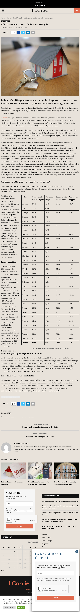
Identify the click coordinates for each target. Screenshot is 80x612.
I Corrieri (40, 10)
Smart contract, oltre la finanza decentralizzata (60, 501)
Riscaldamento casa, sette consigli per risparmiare (38, 483)
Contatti (28, 589)
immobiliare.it (14, 397)
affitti (4, 397)
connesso (13, 417)
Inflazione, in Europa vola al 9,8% (40, 436)
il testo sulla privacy (21, 511)
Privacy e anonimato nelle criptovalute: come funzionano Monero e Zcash (59, 521)
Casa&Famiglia (5, 21)
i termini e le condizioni (62, 580)
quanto (5, 118)
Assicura (45, 547)
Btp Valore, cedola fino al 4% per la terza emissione (65, 483)
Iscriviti (19, 526)
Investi (44, 535)
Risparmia (45, 544)
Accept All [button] (21, 607)
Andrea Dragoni (7, 27)
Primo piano (46, 538)
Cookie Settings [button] (9, 607)
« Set (2, 570)
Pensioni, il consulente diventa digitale (40, 427)
